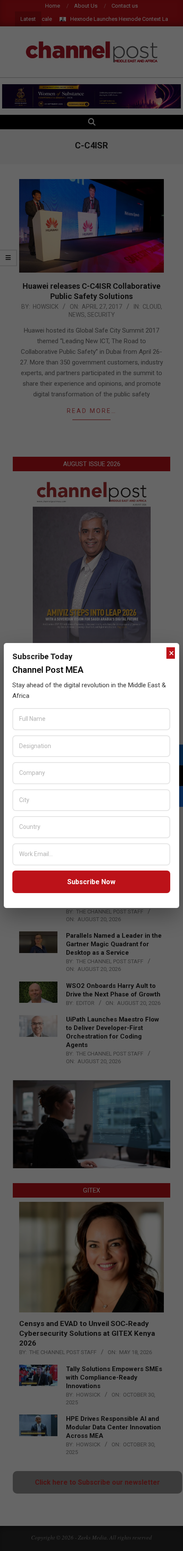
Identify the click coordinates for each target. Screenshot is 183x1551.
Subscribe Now (91, 882)
